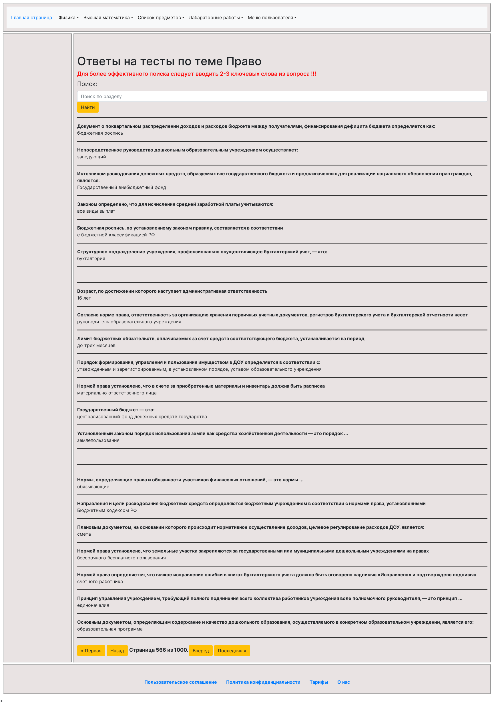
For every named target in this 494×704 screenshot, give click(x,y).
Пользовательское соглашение (180, 682)
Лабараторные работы (214, 17)
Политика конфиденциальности (263, 682)
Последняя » (232, 650)
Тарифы (319, 682)
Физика (67, 17)
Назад (117, 650)
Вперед (201, 650)
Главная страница (32, 17)
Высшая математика (106, 17)
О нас (343, 682)
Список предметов (159, 17)
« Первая (91, 650)
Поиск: (87, 83)
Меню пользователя (270, 17)
